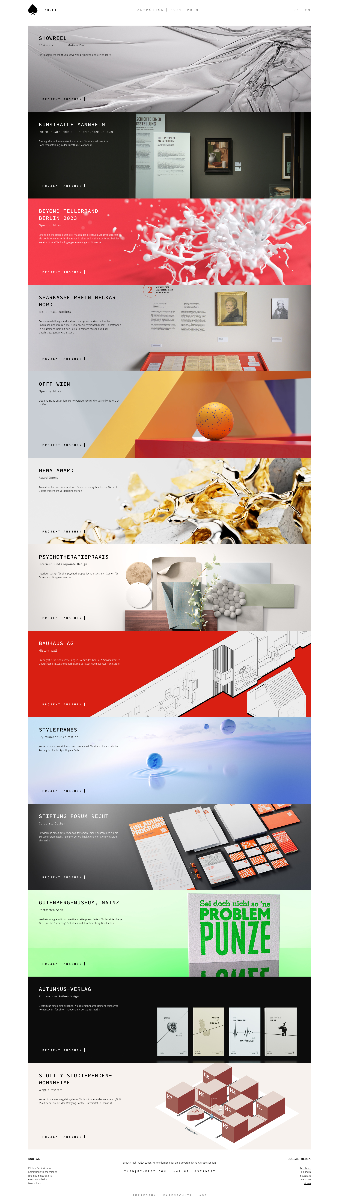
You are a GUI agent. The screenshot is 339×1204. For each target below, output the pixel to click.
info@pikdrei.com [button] (145, 1171)
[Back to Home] (42, 9)
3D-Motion (150, 9)
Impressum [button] (144, 1195)
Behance (306, 1179)
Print (194, 9)
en (308, 9)
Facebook (305, 1168)
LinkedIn (306, 1171)
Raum (176, 9)
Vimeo (307, 1183)
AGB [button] (203, 1195)
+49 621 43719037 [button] (194, 1171)
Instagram (305, 1175)
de (296, 9)
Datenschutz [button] (177, 1195)
